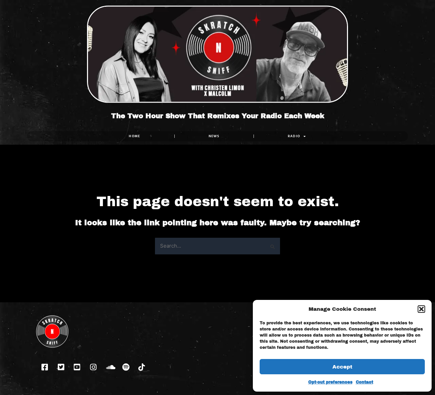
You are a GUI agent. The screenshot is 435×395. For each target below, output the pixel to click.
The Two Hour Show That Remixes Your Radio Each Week (217, 116)
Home (134, 136)
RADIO (294, 136)
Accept (342, 367)
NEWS (214, 136)
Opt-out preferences (330, 382)
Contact (364, 382)
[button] (421, 309)
